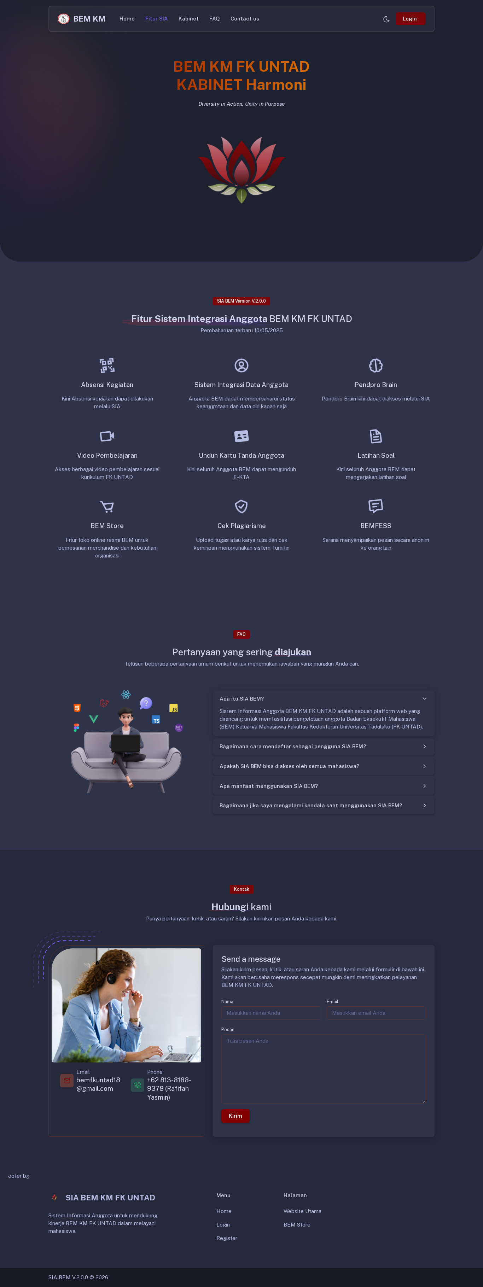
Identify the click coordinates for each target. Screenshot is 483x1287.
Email (332, 1001)
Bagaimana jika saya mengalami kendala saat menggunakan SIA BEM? (311, 805)
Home (127, 19)
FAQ (214, 19)
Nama (227, 1001)
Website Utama (302, 1211)
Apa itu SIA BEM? (242, 699)
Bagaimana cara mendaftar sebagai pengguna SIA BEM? (293, 746)
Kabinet (189, 19)
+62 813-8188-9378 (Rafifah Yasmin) (169, 1088)
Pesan (227, 1029)
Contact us (245, 19)
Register (226, 1238)
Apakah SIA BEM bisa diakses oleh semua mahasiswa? (289, 766)
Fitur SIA (156, 19)
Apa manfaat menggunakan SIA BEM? (269, 786)
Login (223, 1225)
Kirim (235, 1115)
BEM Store (297, 1225)
